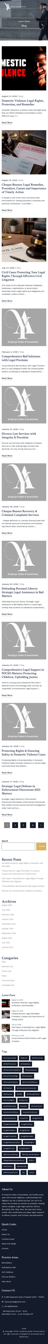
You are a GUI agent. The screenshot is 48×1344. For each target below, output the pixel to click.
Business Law (7, 966)
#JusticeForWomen (30, 1112)
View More (6, 1282)
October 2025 (7, 929)
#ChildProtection (9, 1064)
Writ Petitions (7, 1272)
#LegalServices (9, 1148)
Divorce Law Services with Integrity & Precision (19, 435)
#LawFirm (24, 1118)
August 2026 (7, 905)
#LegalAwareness (10, 1124)
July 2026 (6, 910)
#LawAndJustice (9, 1118)
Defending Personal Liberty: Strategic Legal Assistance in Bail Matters (23, 592)
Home (4, 1230)
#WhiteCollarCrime (10, 1172)
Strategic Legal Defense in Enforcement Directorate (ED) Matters (21, 790)
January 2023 (7, 947)
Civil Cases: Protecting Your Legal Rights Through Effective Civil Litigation (23, 276)
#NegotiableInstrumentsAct (13, 1160)
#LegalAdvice (37, 1118)
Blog (21, 96)
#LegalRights (29, 1142)
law (23, 1172)
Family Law (6, 971)
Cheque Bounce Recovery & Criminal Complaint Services (20, 513)
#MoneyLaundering (10, 1154)
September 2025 (9, 933)
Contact (5, 1248)
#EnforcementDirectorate (26, 1088)
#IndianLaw (23, 1100)
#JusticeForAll (36, 1106)
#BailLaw (24, 1058)
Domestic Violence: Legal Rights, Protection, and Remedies (23, 102)
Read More (7, 122)
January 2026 (7, 919)
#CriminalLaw (27, 1076)
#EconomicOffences (30, 1082)
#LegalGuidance (9, 1130)
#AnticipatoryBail (9, 1058)
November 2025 (8, 924)
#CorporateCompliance (12, 1070)
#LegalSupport (24, 1148)
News (4, 976)
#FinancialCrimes (33, 1094)
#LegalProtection (9, 1136)
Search (5, 841)
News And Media (9, 1244)
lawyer (31, 1172)
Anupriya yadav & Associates (32, 1331)
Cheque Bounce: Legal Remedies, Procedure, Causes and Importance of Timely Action (24, 188)
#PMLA (31, 1160)
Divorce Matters (8, 1277)
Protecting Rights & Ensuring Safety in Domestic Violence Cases (24, 752)
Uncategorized (8, 985)
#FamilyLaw (7, 1094)
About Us (6, 1234)
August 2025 (7, 938)
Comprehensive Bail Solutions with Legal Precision (21, 358)
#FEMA (19, 1094)
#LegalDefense (26, 1124)
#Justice (24, 1106)
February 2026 (8, 914)
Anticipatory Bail (9, 1267)
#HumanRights (8, 1100)
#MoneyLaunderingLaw (30, 1154)
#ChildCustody (37, 1058)
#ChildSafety (25, 1064)
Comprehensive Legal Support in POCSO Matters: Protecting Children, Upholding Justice (23, 673)
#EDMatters (7, 1088)
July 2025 (6, 943)
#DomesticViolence (10, 1082)
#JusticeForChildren (10, 1112)
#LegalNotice (25, 1130)
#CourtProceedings (10, 1076)
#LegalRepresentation (11, 1142)
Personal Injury (8, 980)
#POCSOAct (7, 1166)
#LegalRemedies (27, 1136)
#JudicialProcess (9, 1106)
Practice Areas (8, 1239)
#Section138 (21, 1166)
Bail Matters (7, 1263)
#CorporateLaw (31, 1070)
